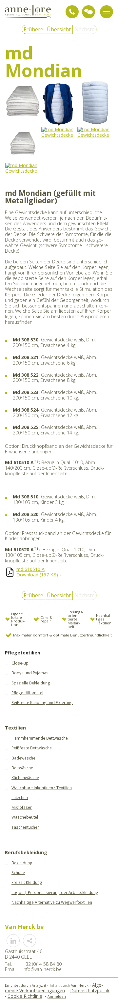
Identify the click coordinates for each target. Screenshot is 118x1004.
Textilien (15, 728)
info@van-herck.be (42, 969)
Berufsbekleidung (26, 852)
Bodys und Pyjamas (30, 672)
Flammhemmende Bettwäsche (39, 738)
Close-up (20, 663)
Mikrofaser (21, 807)
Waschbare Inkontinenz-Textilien (41, 787)
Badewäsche (23, 758)
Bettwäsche (22, 767)
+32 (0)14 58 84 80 (72, 11)
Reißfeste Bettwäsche (31, 747)
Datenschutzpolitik (89, 990)
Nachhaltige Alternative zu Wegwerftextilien (51, 902)
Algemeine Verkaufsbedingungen (54, 988)
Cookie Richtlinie (25, 996)
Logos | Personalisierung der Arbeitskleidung (54, 892)
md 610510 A (30, 569)
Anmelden (57, 996)
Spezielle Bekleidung (30, 683)
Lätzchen (19, 797)
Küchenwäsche (25, 777)
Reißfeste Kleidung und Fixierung (42, 702)
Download (39, 575)
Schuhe (18, 872)
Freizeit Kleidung (26, 882)
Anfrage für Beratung (88, 11)
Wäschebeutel (24, 817)
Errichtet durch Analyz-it (26, 985)
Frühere (33, 29)
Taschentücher (25, 827)
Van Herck (79, 985)
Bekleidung (21, 862)
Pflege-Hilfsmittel (27, 692)
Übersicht (59, 29)
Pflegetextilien (22, 653)
